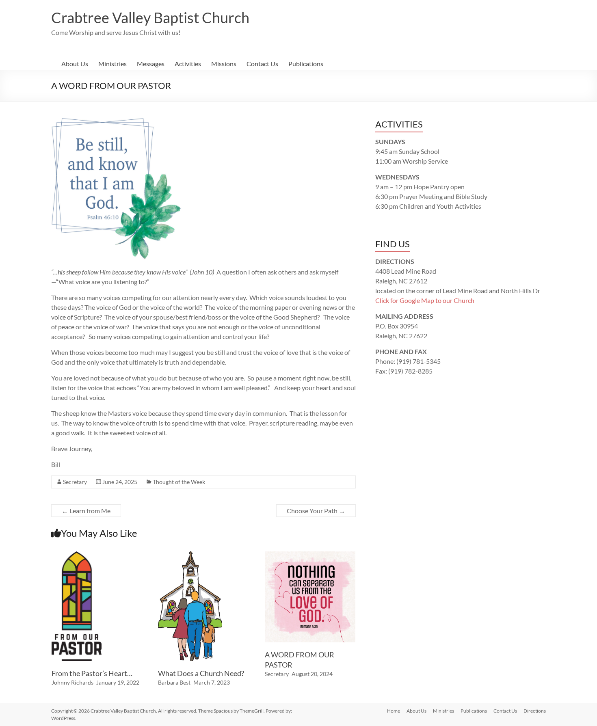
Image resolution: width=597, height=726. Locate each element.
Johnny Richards (72, 682)
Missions (223, 63)
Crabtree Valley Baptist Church (150, 17)
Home (393, 711)
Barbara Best (174, 682)
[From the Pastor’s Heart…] (77, 555)
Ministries (112, 63)
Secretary (75, 481)
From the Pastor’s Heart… (92, 673)
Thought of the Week (179, 481)
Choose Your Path (316, 510)
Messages (150, 63)
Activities (188, 63)
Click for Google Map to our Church (424, 300)
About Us (74, 63)
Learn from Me (86, 510)
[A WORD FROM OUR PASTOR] (310, 555)
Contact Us (262, 63)
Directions (534, 711)
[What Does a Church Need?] (190, 555)
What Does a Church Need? (201, 673)
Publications (305, 63)
